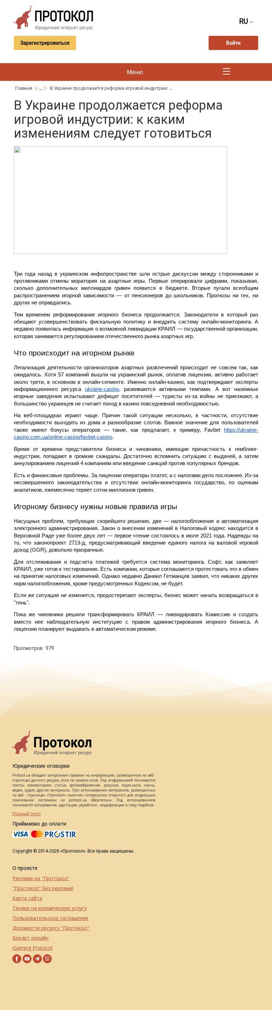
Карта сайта (27, 898)
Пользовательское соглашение (50, 918)
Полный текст (26, 814)
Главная (24, 88)
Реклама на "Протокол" (41, 878)
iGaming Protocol (32, 947)
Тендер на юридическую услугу (49, 908)
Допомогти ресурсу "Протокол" (50, 928)
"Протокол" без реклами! (42, 888)
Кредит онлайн (30, 937)
